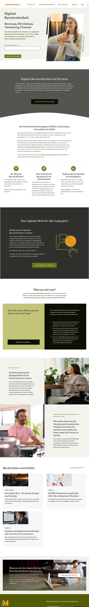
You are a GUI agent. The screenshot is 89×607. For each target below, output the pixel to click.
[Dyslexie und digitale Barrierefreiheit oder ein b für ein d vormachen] (23, 529)
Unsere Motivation (66, 189)
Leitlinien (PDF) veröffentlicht (50, 154)
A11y (23, 250)
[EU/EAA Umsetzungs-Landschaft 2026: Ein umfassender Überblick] (66, 491)
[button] (3, 604)
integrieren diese (44, 188)
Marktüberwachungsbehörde (33, 147)
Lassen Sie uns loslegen (13, 56)
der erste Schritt (17, 189)
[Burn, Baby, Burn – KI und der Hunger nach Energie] (23, 491)
